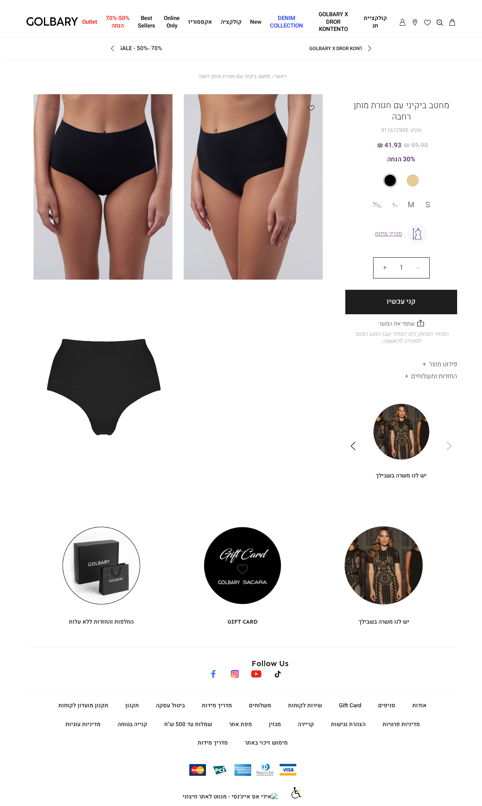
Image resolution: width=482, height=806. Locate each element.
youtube (256, 672)
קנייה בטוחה (132, 724)
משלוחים (260, 705)
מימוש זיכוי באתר (266, 743)
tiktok (278, 672)
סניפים (386, 705)
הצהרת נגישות (348, 724)
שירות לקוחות (305, 705)
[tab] (401, 362)
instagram (235, 672)
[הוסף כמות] (385, 268)
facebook (213, 672)
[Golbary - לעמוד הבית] (52, 24)
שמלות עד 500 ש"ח (188, 724)
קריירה (306, 724)
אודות (419, 705)
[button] (452, 22)
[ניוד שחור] (401, 180)
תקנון (132, 705)
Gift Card (350, 705)
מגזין (275, 724)
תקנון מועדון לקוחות (83, 705)
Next (112, 48)
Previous (369, 48)
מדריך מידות (217, 705)
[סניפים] (415, 22)
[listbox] (401, 180)
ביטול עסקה (170, 705)
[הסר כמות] (418, 268)
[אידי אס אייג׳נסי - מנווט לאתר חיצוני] (230, 797)
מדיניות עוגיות (83, 724)
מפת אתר (240, 724)
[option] (412, 180)
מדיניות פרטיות (401, 724)
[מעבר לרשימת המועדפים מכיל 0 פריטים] (427, 22)
